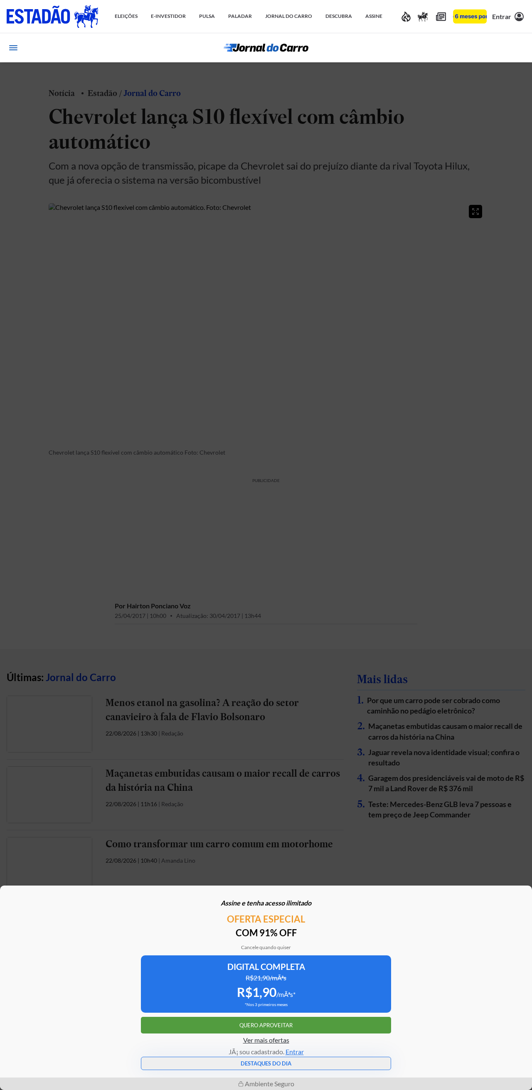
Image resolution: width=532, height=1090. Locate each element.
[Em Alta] (406, 16)
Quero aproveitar (266, 1025)
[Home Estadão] (52, 16)
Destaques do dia (266, 1063)
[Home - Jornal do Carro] (266, 47)
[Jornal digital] (441, 16)
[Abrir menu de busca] (518, 47)
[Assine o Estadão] (470, 16)
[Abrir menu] (13, 47)
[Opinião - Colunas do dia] (422, 16)
